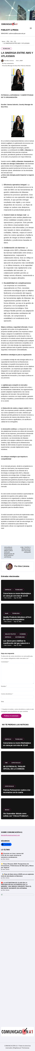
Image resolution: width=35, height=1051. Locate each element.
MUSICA (7, 809)
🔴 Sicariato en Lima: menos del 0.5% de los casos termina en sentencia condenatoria (12, 855)
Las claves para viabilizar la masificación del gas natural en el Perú (16, 643)
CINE (6, 762)
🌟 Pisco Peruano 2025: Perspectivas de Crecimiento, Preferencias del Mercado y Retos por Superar (17, 865)
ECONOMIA (23, 634)
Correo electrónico (7, 694)
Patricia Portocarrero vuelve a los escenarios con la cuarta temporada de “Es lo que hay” (16, 792)
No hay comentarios (8, 63)
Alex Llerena (23, 566)
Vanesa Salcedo (26, 65)
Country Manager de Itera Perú (11, 65)
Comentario (5, 662)
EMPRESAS (8, 589)
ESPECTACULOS (16, 762)
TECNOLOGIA (6, 48)
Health (6, 613)
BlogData (16, 1048)
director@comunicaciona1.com (10, 835)
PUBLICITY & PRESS (9, 30)
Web (2, 701)
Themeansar (25, 1048)
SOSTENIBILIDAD (20, 637)
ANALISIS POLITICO (10, 634)
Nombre (4, 686)
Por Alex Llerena (9, 60)
